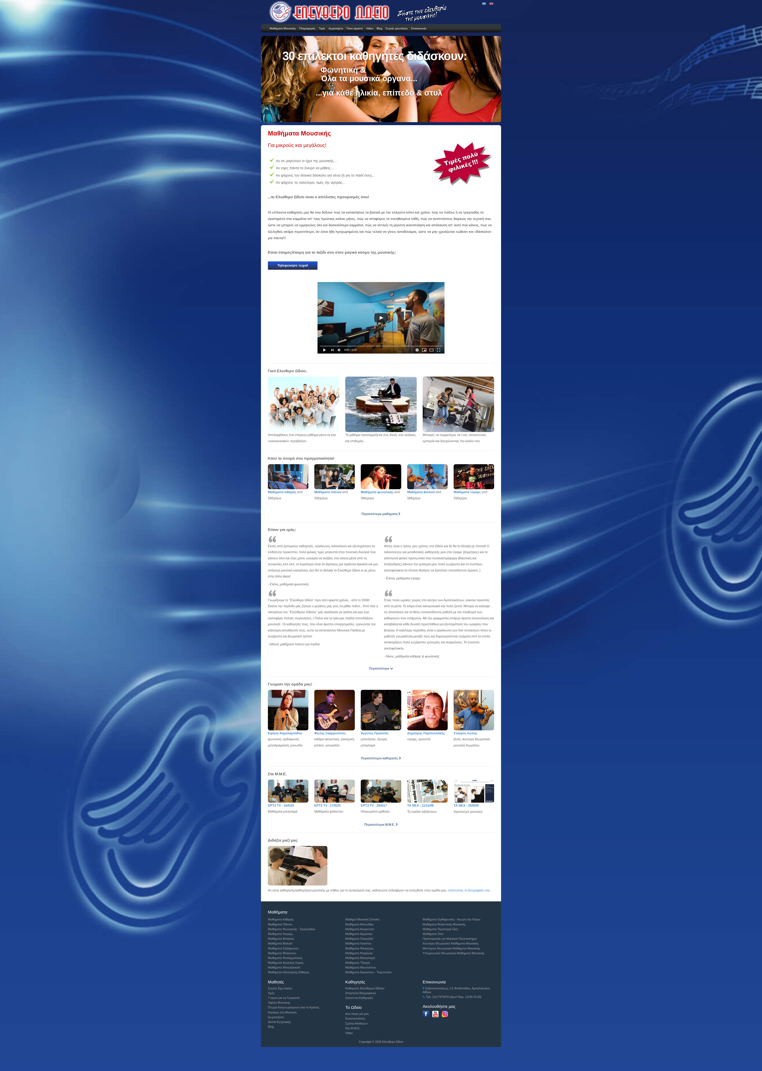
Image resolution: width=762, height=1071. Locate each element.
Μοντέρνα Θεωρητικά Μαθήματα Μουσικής (451, 948)
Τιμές (322, 28)
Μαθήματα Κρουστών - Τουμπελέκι (368, 972)
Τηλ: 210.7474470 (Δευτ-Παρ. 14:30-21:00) (453, 997)
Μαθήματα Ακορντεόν (359, 929)
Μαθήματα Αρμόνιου (358, 934)
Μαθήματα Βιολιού (280, 943)
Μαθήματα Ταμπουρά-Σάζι (440, 929)
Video (369, 28)
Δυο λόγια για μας (357, 1013)
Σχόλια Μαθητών (356, 1023)
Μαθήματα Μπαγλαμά (360, 958)
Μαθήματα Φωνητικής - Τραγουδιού (291, 929)
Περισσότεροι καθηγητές (380, 758)
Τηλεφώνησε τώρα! (292, 265)
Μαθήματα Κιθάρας (281, 919)
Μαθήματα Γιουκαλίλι (359, 938)
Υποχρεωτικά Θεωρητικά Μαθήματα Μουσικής (453, 953)
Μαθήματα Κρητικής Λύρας (286, 962)
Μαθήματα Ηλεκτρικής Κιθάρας (288, 972)
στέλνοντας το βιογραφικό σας (469, 890)
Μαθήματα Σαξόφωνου (283, 948)
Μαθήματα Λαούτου (358, 943)
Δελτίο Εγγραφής (279, 1022)
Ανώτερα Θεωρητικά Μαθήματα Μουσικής (451, 943)
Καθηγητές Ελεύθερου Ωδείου (364, 988)
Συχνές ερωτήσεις (397, 28)
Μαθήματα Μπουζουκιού (284, 967)
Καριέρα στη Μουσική (282, 1012)
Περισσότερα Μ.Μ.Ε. (380, 824)
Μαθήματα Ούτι (433, 934)
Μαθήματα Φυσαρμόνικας (285, 958)
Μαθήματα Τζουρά (357, 962)
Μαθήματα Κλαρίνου (359, 953)
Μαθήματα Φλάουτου (282, 953)
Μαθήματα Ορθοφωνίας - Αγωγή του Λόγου (451, 919)
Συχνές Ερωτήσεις (280, 988)
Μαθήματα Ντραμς (280, 934)
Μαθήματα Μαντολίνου (360, 967)
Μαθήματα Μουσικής (283, 28)
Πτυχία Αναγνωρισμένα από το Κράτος (293, 1007)
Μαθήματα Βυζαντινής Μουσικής (444, 924)
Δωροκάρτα (336, 28)
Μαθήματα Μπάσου (281, 938)
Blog (379, 28)
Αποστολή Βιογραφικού (360, 993)
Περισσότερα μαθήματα (380, 514)
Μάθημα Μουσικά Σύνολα (362, 919)
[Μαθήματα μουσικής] (381, 319)
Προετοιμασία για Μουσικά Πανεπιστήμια (450, 938)
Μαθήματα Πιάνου (280, 924)
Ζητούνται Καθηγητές (359, 997)
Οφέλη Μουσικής (279, 1002)
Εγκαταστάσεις (355, 1018)
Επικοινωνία (418, 28)
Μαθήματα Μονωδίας (359, 924)
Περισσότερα (379, 668)
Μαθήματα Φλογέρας (359, 948)
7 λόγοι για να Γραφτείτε (284, 997)
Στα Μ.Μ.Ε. (352, 1028)
